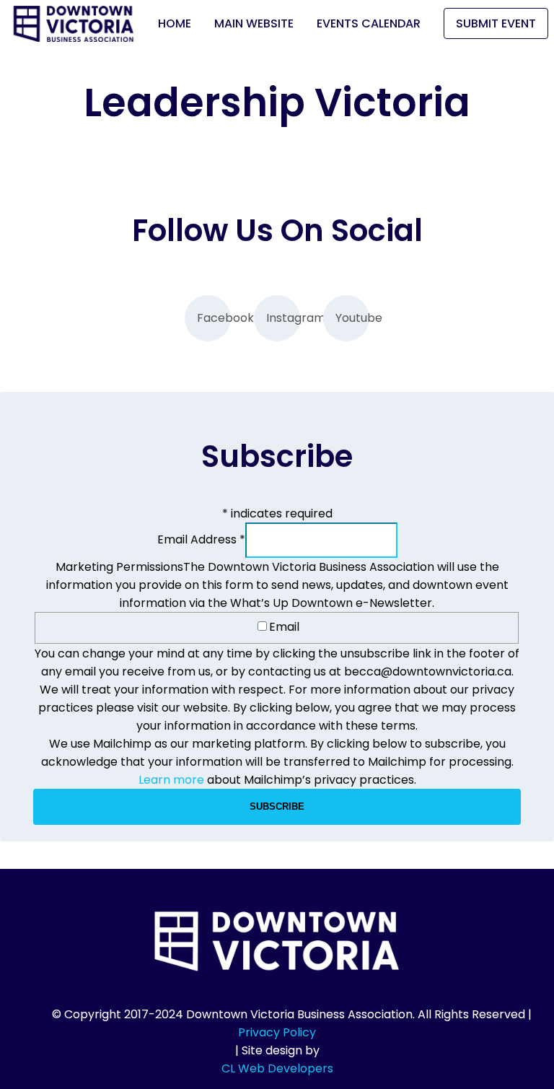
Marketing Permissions (119, 567)
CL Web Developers (277, 1068)
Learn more (171, 779)
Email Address (201, 539)
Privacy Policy (277, 1032)
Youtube (352, 318)
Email (284, 626)
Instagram (283, 318)
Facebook (214, 318)
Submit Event (496, 23)
